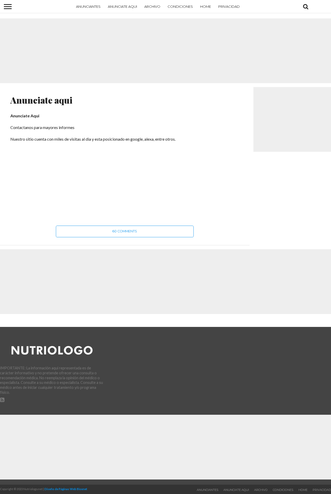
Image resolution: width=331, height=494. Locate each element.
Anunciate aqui (122, 6)
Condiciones (180, 6)
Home (205, 6)
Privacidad (229, 6)
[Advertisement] (165, 50)
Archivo (152, 6)
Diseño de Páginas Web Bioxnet (65, 489)
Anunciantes (88, 6)
